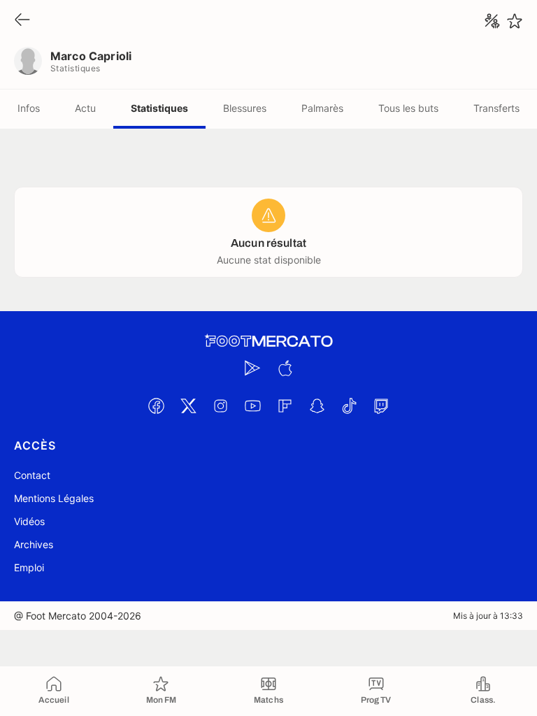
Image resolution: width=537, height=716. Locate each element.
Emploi (29, 567)
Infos (28, 108)
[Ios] (284, 367)
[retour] (22, 20)
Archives (33, 544)
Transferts (496, 108)
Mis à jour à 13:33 (488, 615)
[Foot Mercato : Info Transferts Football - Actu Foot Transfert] (268, 341)
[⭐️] (514, 21)
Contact (32, 475)
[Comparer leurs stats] (492, 21)
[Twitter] (188, 405)
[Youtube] (252, 405)
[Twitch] (381, 405)
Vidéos (29, 521)
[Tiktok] (348, 405)
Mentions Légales (54, 498)
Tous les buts (408, 108)
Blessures (244, 108)
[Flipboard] (284, 405)
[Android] (252, 367)
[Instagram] (220, 405)
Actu (85, 108)
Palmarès (322, 108)
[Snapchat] (316, 405)
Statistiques (159, 108)
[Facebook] (155, 405)
